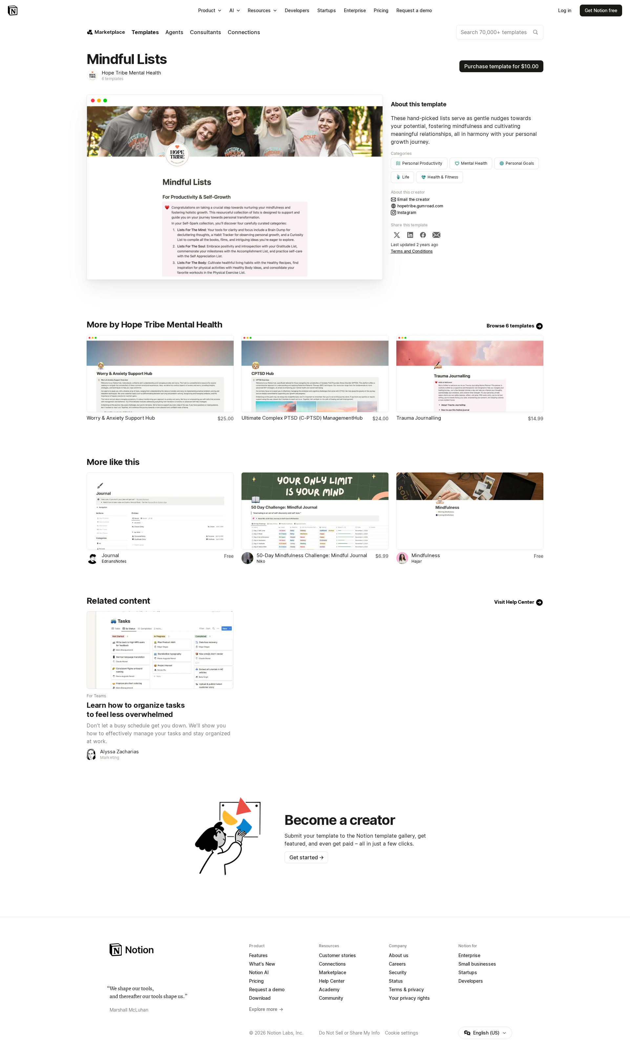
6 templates (112, 78)
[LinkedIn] (410, 235)
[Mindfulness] (469, 511)
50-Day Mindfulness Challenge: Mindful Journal (312, 555)
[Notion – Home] (13, 10)
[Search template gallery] (535, 32)
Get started (306, 857)
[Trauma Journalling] (469, 373)
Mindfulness (425, 555)
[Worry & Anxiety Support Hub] (160, 373)
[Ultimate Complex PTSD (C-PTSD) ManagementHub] (315, 373)
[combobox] (499, 32)
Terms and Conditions (412, 251)
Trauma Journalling (418, 418)
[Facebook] (423, 235)
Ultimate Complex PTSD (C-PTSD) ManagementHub (302, 418)
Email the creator (413, 199)
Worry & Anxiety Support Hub (121, 418)
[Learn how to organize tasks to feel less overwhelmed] (160, 649)
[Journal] (160, 511)
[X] (397, 235)
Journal (110, 555)
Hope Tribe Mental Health (131, 73)
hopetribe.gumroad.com (420, 205)
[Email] (436, 235)
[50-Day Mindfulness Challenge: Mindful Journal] (315, 511)
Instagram (406, 212)
